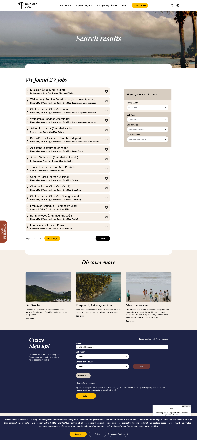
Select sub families (136, 129)
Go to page (52, 238)
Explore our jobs (84, 5)
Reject (97, 434)
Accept (78, 434)
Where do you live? (84, 362)
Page (28, 238)
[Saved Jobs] (172, 5)
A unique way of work (107, 5)
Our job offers (139, 5)
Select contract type (137, 139)
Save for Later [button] (106, 91)
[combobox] (102, 356)
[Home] (27, 5)
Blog (124, 5)
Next (103, 238)
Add (141, 366)
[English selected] (177, 5)
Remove (89, 375)
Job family (132, 119)
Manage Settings (118, 434)
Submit (86, 396)
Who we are (65, 5)
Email (79, 343)
